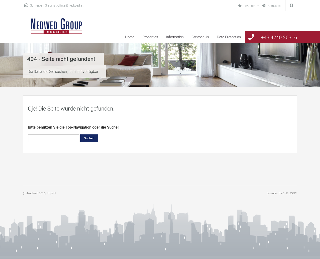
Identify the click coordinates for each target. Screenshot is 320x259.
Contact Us (200, 37)
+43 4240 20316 (279, 37)
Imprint (51, 193)
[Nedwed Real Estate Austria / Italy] (53, 30)
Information (175, 37)
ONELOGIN (290, 193)
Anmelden (274, 5)
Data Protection (229, 37)
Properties (150, 37)
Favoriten (249, 5)
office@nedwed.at (70, 5)
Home (129, 37)
